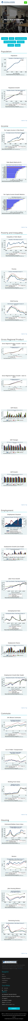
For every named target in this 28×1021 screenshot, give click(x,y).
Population (4, 38)
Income (11, 38)
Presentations (5, 980)
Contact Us (4, 982)
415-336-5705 (8, 1002)
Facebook (6, 988)
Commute (11, 45)
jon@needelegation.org (9, 1004)
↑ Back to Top (24, 120)
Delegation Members (6, 978)
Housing (17, 45)
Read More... (20, 968)
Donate (14, 1008)
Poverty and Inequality (21, 38)
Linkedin (5, 990)
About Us (4, 976)
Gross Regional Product (10, 42)
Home (3, 974)
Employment (20, 42)
